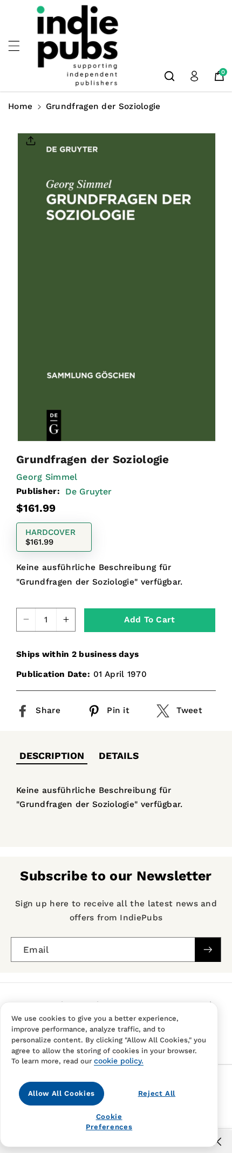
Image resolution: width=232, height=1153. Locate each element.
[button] (20, 46)
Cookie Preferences (109, 1121)
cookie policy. (119, 1060)
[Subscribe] (208, 950)
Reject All (157, 1093)
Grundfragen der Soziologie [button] (103, 106)
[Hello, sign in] (194, 76)
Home (20, 106)
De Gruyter (88, 491)
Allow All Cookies (61, 1093)
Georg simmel (47, 477)
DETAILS (119, 755)
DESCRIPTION (51, 755)
